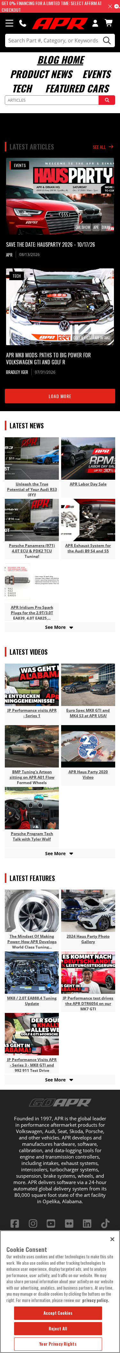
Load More (60, 396)
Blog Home (60, 59)
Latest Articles (32, 146)
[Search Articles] (107, 100)
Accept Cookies (58, 1313)
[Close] (112, 1239)
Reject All (58, 1328)
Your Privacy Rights (57, 1344)
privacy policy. (95, 1300)
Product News (41, 74)
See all (99, 146)
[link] (60, 196)
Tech (21, 88)
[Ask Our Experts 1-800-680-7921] (22, 23)
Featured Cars (76, 88)
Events (96, 74)
